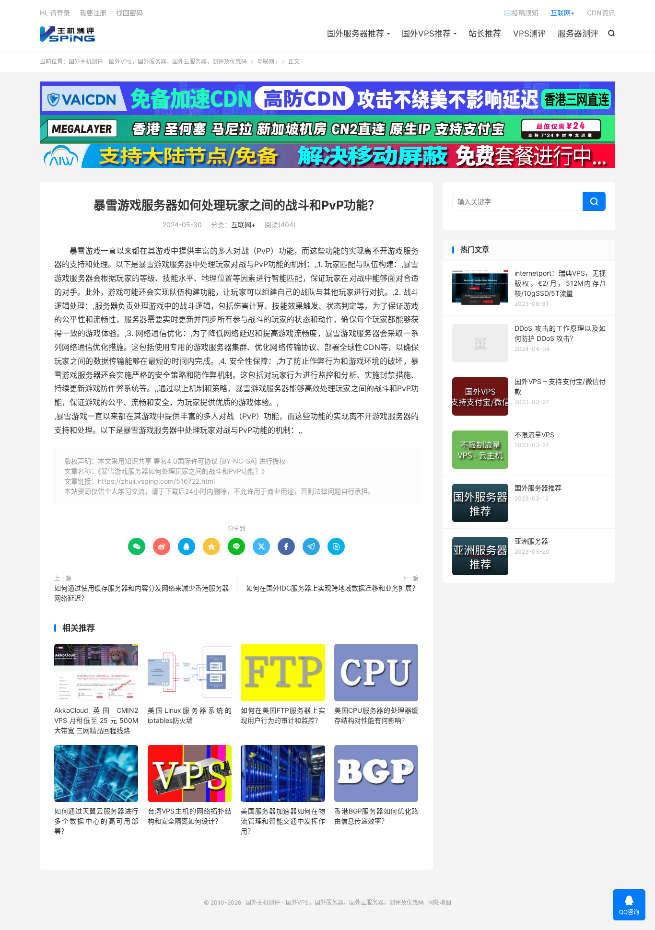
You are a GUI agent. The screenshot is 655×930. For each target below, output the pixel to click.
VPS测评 (529, 33)
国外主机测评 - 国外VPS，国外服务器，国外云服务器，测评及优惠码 (67, 34)
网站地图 (439, 902)
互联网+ (562, 13)
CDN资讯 (601, 13)
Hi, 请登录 (55, 13)
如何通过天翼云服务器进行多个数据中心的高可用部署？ (96, 821)
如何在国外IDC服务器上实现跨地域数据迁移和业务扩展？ (332, 588)
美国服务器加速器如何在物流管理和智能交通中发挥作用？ (283, 821)
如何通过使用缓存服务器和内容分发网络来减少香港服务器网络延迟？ (141, 593)
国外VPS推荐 (426, 33)
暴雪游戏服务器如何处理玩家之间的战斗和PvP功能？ (237, 205)
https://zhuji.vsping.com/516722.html (156, 481)
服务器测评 (578, 33)
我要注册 (93, 13)
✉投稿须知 (520, 13)
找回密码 (129, 13)
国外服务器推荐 (355, 33)
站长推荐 (484, 33)
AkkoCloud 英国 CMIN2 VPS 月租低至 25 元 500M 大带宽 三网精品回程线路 (96, 720)
